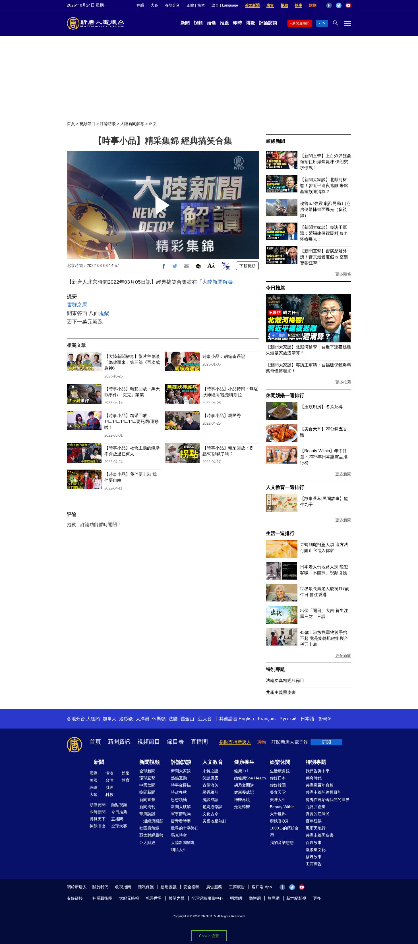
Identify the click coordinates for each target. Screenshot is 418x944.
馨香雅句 (210, 792)
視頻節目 (87, 123)
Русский (288, 718)
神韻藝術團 (102, 898)
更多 (317, 898)
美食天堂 (278, 792)
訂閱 (326, 742)
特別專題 (275, 669)
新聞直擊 (147, 799)
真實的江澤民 (318, 814)
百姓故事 (314, 842)
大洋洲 (142, 718)
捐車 (298, 5)
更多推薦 (343, 382)
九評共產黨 (316, 806)
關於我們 (100, 887)
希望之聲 (177, 898)
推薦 (224, 22)
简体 (201, 5)
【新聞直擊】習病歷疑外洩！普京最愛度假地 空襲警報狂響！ (324, 256)
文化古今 (210, 814)
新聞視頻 (149, 762)
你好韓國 (278, 785)
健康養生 (244, 762)
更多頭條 (343, 274)
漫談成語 (210, 799)
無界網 (274, 898)
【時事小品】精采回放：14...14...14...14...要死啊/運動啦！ (131, 421)
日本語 (307, 718)
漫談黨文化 (316, 849)
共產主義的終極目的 (324, 792)
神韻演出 (97, 826)
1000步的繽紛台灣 (284, 831)
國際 (94, 773)
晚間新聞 (147, 792)
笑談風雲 (210, 778)
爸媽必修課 (212, 806)
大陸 (94, 794)
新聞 (185, 22)
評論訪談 (268, 22)
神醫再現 (242, 799)
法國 (173, 718)
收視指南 (123, 887)
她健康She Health (250, 778)
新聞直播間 (300, 23)
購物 (312, 5)
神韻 (140, 5)
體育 (126, 780)
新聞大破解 (181, 806)
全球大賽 (119, 826)
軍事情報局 (181, 814)
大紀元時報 (129, 898)
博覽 (250, 22)
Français (267, 718)
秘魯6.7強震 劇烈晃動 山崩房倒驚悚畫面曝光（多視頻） (325, 209)
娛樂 (126, 773)
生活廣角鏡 (280, 771)
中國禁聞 (147, 785)
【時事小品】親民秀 (221, 415)
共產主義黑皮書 (281, 692)
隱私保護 (146, 887)
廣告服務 (214, 887)
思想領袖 (179, 799)
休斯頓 (159, 718)
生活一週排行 (280, 533)
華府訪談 (147, 814)
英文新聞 (252, 5)
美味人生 (278, 799)
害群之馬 (77, 305)
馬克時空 (179, 835)
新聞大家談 (181, 771)
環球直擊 (147, 778)
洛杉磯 (126, 718)
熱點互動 (179, 778)
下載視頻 (247, 266)
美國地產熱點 (214, 821)
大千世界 (278, 814)
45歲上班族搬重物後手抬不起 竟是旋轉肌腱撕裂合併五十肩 (324, 638)
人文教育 (212, 762)
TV (323, 23)
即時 (237, 22)
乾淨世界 (154, 898)
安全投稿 (191, 887)
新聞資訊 (119, 741)
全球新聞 (147, 771)
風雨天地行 (316, 828)
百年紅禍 (314, 821)
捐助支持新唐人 (235, 742)
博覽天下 (97, 819)
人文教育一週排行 (285, 487)
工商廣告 (314, 864)
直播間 (199, 741)
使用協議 (169, 887)
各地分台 (172, 5)
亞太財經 (147, 842)
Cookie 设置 (209, 936)
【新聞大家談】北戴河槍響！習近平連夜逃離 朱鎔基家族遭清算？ (324, 185)
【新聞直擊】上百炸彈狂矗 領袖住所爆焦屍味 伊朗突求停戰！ (325, 161)
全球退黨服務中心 (207, 898)
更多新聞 (343, 474)
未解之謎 (210, 771)
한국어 (325, 718)
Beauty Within (282, 806)
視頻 (198, 22)
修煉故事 (314, 856)
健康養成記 (244, 792)
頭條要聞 (97, 804)
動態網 (255, 898)
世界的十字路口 (185, 828)
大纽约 (93, 718)
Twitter (339, 5)
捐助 (284, 5)
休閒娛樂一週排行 (285, 395)
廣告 (270, 5)
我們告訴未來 (318, 771)
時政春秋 (179, 792)
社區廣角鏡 (149, 828)
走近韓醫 (242, 806)
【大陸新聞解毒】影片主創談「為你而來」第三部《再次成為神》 (132, 362)
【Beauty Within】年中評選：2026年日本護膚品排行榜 (323, 456)
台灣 (109, 780)
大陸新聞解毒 (132, 123)
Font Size (211, 265)
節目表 (175, 741)
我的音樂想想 (282, 842)
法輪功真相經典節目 (285, 680)
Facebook (329, 5)
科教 (109, 794)
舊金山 (187, 718)
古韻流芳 (210, 785)
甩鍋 (104, 313)
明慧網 (236, 898)
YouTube (348, 5)
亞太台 (205, 718)
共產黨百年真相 (320, 785)
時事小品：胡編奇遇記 (223, 356)
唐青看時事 (181, 821)
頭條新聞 (275, 141)
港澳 (109, 773)
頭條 (211, 22)
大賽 (154, 5)
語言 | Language (225, 5)
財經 (109, 787)
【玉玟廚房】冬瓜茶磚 (321, 406)
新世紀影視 (296, 898)
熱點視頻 (119, 804)
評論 (94, 787)
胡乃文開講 (244, 785)
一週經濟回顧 (151, 821)
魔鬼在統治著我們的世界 (327, 799)
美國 (94, 780)
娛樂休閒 (280, 762)
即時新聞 (97, 812)
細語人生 (179, 849)
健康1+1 (241, 771)
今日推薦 (275, 288)
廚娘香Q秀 (279, 821)
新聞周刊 (147, 806)
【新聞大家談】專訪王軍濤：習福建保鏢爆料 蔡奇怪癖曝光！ (324, 233)
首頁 (71, 123)
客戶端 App (262, 887)
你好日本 (278, 778)
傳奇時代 (314, 778)
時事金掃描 (181, 785)
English (246, 718)
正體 (190, 5)
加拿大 (109, 718)
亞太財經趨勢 (151, 835)
